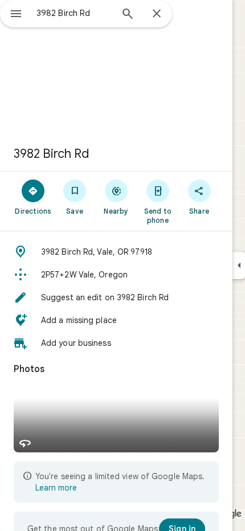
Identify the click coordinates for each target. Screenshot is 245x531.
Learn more (56, 488)
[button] (116, 251)
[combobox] (74, 13)
